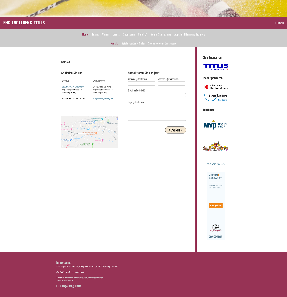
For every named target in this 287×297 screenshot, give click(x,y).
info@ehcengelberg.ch (103, 98)
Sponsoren (129, 34)
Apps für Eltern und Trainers (189, 34)
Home (85, 34)
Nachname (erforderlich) (168, 79)
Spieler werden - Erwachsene (162, 43)
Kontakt (114, 43)
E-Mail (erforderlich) (136, 90)
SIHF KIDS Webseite (216, 164)
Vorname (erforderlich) (137, 79)
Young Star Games (161, 34)
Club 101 (142, 34)
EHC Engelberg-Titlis (24, 23)
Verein (105, 34)
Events (116, 34)
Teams (95, 34)
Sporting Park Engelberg (73, 87)
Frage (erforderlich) (136, 102)
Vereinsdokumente (64, 280)
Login (281, 23)
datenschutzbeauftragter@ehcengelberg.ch (83, 278)
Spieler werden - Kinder (133, 43)
